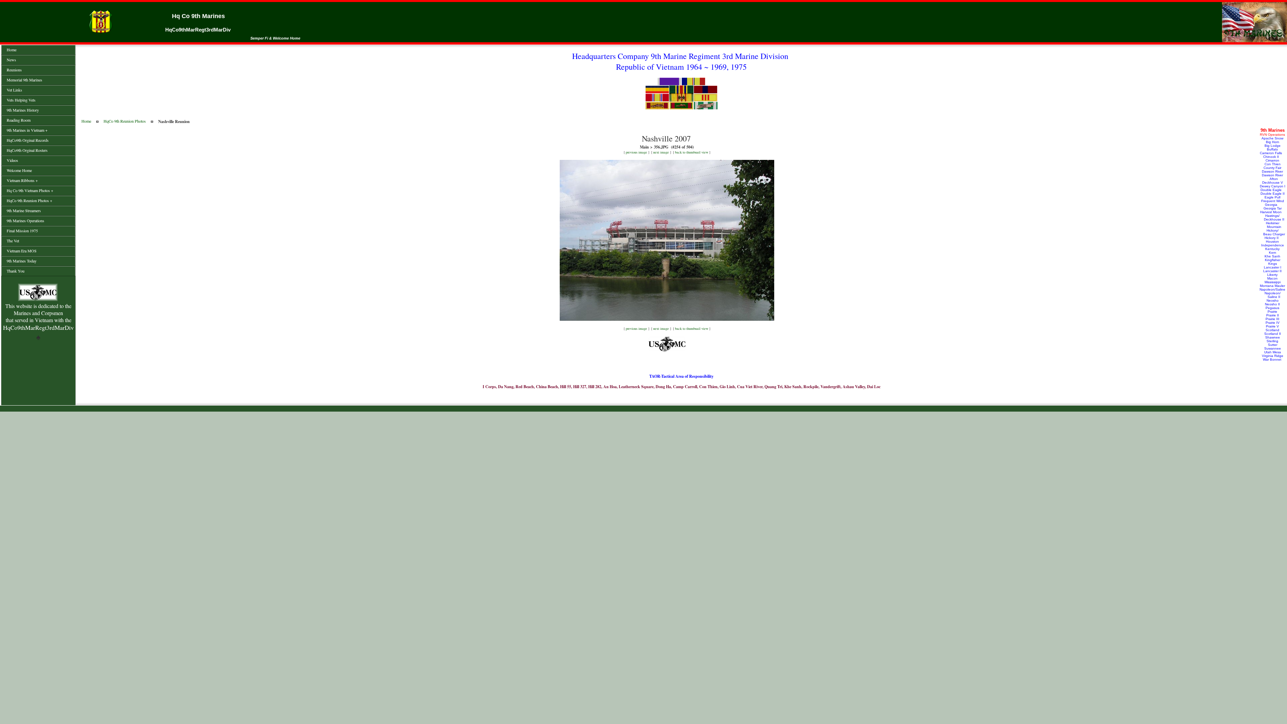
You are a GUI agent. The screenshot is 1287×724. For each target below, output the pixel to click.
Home (86, 121)
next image (661, 152)
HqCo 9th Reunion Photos (125, 121)
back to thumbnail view (691, 152)
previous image (636, 152)
